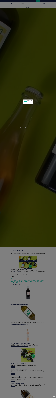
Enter (25, 101)
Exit (30, 101)
